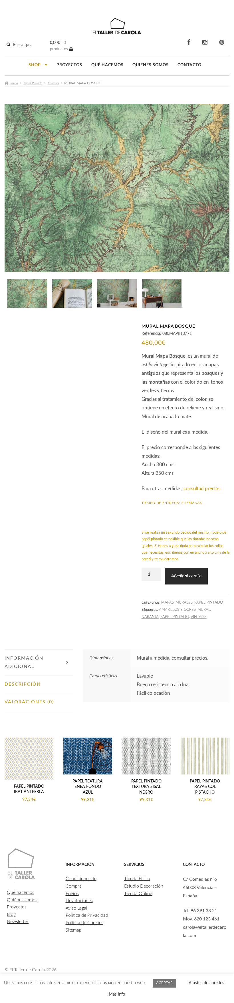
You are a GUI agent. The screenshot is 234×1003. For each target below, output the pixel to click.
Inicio (14, 83)
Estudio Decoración (143, 886)
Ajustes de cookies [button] (206, 983)
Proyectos (69, 65)
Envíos (72, 893)
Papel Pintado (32, 83)
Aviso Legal (76, 908)
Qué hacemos (107, 65)
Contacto (189, 65)
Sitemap (74, 930)
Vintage (199, 616)
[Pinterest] (221, 42)
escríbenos (174, 552)
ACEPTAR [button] (164, 983)
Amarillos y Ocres (177, 609)
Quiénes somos (150, 65)
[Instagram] (205, 42)
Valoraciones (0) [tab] (29, 702)
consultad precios (201, 488)
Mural (203, 609)
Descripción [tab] (23, 684)
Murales (53, 83)
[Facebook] (189, 42)
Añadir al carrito (186, 576)
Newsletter (18, 921)
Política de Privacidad (87, 915)
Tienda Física (137, 878)
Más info (117, 994)
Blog (11, 914)
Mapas (167, 602)
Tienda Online (138, 893)
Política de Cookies (84, 922)
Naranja (150, 616)
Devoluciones (79, 900)
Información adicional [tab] (24, 662)
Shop (35, 65)
